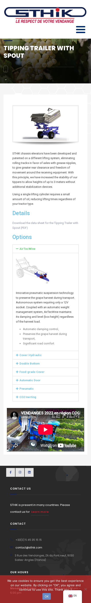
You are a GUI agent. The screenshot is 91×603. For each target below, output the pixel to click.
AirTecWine (27, 248)
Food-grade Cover (32, 372)
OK (47, 596)
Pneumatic (26, 388)
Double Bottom (29, 363)
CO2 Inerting (27, 397)
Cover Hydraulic (30, 355)
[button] (45, 249)
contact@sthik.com (28, 547)
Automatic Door (30, 380)
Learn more (40, 512)
